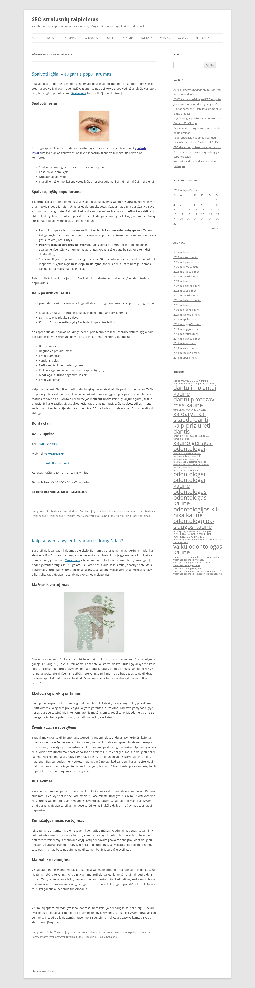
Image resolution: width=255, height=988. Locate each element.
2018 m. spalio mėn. (185, 357)
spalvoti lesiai (47, 516)
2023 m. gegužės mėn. (186, 276)
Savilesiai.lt (78, 93)
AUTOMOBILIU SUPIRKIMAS (194, 380)
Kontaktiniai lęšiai (56, 511)
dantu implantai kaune (194, 390)
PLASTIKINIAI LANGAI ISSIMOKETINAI (192, 534)
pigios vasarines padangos (197, 531)
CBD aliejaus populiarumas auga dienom (197, 147)
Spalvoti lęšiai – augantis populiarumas (71, 74)
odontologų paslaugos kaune (193, 523)
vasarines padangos (213, 557)
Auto (35, 38)
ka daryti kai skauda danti (190, 417)
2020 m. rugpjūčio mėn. (187, 324)
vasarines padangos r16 (185, 571)
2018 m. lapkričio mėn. (186, 353)
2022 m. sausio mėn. (185, 290)
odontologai (189, 474)
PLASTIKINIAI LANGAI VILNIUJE (188, 536)
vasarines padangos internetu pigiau (192, 562)
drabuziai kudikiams (88, 932)
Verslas (165, 38)
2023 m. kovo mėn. (184, 281)
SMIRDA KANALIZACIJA (210, 539)
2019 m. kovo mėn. (184, 343)
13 (202, 209)
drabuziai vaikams (111, 932)
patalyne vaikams (49, 937)
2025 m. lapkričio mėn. (186, 262)
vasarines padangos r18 (185, 573)
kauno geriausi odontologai (193, 446)
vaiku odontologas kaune (197, 549)
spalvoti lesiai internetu (69, 516)
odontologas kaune (190, 500)
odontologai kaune (189, 483)
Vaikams (183, 38)
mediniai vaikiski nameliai (186, 456)
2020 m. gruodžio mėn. (186, 310)
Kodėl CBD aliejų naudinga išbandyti (194, 137)
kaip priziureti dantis (191, 428)
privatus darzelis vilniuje (186, 539)
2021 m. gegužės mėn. (186, 295)
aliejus (176, 380)
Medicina (73, 511)
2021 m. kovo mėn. (184, 305)
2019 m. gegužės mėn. (186, 334)
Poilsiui (110, 38)
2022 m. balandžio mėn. (187, 286)
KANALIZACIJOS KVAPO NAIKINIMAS (191, 436)
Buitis (50, 38)
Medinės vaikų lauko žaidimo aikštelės (195, 142)
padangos (178, 531)
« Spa (176, 228)
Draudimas (69, 38)
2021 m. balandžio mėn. (187, 300)
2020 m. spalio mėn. (185, 319)
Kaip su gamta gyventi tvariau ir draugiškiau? (77, 541)
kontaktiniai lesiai (112, 511)
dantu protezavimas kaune (195, 402)
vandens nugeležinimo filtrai (188, 557)
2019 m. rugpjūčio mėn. (187, 329)
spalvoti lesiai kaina (95, 516)
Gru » (215, 228)
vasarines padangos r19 (210, 573)
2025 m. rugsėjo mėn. (185, 267)
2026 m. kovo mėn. (184, 252)
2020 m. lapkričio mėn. (186, 314)
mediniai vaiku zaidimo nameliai (190, 461)
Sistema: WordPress (43, 971)
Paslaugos (91, 38)
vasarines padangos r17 (210, 571)
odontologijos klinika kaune (196, 512)
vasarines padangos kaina (186, 565)
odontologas (190, 492)
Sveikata (146, 38)
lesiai (126, 511)
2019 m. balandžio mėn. (187, 338)
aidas (147, 516)
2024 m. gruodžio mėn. (186, 271)
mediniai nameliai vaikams (187, 453)
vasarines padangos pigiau (187, 568)
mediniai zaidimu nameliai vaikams (191, 464)
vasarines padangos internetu (188, 559)
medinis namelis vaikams (186, 467)
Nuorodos (203, 38)
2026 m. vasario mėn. (185, 257)
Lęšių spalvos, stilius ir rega (133, 403)
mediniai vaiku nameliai (185, 459)
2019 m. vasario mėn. (185, 348)
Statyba (128, 38)
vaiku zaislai (68, 937)
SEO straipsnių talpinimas (65, 19)
